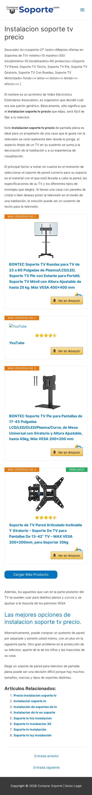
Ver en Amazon (69, 301)
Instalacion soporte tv (30, 701)
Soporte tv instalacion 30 (32, 724)
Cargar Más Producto (30, 574)
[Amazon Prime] (77, 294)
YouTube (17, 343)
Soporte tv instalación (30, 729)
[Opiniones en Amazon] (46, 335)
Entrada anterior (46, 756)
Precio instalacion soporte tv (35, 695)
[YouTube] (46, 326)
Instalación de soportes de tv (35, 707)
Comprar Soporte (50, 786)
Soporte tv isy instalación (33, 735)
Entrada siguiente (46, 767)
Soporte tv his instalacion (33, 718)
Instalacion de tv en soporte (34, 712)
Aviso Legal (73, 786)
